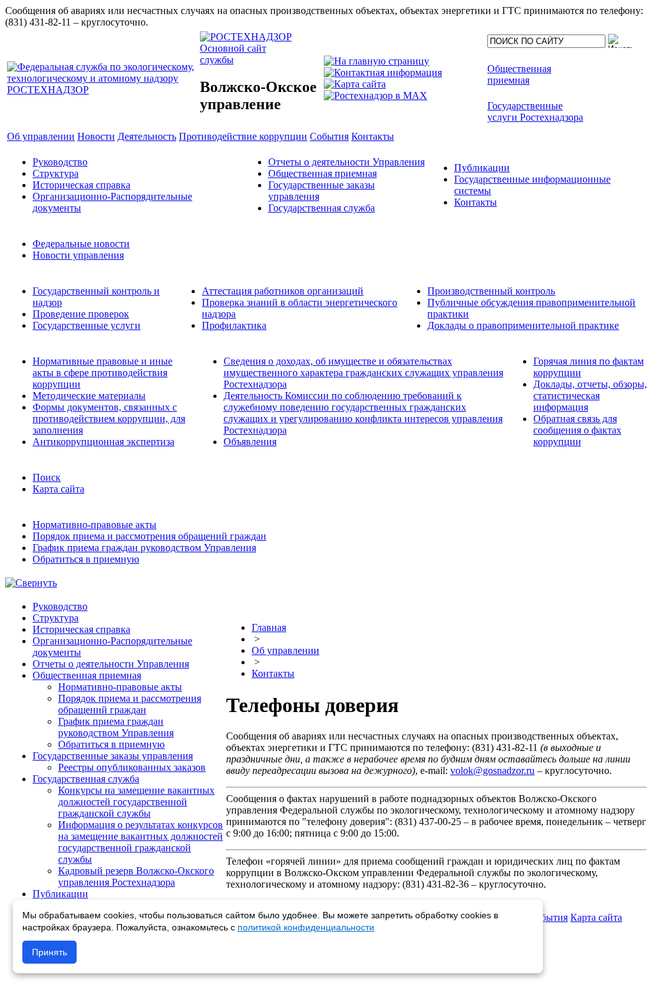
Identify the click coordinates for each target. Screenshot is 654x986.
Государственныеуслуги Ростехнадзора (535, 111)
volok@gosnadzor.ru (492, 770)
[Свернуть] (31, 582)
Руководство (60, 161)
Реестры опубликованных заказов (132, 767)
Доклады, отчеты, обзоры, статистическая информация (590, 396)
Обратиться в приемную (86, 559)
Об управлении (285, 650)
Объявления (250, 441)
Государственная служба (321, 207)
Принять (49, 952)
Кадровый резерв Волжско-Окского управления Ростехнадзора (136, 876)
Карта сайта (58, 488)
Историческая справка (81, 184)
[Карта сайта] (355, 84)
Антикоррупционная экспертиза (103, 441)
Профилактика (234, 325)
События (548, 917)
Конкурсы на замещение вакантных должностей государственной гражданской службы (136, 802)
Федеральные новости (81, 243)
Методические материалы (89, 395)
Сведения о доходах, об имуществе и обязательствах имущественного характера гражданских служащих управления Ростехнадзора (363, 373)
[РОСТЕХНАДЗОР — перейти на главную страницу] (102, 89)
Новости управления (78, 255)
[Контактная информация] (383, 72)
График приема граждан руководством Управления (144, 547)
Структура (56, 173)
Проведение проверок (81, 313)
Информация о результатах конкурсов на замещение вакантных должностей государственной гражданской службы (140, 842)
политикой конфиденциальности (306, 927)
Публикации (482, 167)
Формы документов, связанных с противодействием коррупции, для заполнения (109, 419)
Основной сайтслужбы (233, 54)
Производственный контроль (491, 290)
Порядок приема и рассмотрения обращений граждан (149, 536)
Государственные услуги (87, 325)
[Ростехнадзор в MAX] (375, 95)
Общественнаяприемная (519, 74)
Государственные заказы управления (113, 755)
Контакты (475, 202)
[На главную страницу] (376, 61)
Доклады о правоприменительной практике (523, 325)
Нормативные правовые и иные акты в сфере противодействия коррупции (102, 373)
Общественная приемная (322, 173)
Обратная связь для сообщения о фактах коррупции (577, 430)
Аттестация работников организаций (282, 290)
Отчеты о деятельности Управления (346, 161)
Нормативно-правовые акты (94, 524)
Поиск (47, 477)
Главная (269, 627)
